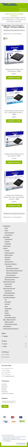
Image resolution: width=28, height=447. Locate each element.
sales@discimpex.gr (9, 376)
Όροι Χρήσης (4, 391)
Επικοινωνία (4, 386)
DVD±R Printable (8, 308)
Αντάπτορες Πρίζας (9, 261)
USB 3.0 (6, 230)
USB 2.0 (6, 228)
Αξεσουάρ (5, 248)
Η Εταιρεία (3, 384)
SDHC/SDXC (7, 241)
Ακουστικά (7, 250)
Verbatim (5, 336)
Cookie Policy (7, 440)
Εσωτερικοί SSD (8, 290)
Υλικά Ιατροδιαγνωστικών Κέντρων (10, 328)
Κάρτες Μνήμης (6, 237)
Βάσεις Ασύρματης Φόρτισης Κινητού (14, 270)
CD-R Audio (7, 304)
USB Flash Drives (6, 226)
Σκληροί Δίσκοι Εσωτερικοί (9, 288)
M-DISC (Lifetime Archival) (10, 317)
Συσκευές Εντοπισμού (9, 253)
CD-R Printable (8, 302)
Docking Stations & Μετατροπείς (12, 277)
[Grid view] (4, 38)
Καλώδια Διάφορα (9, 255)
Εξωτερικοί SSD (8, 286)
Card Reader (7, 259)
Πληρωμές (3, 389)
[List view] (7, 38)
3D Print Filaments (7, 326)
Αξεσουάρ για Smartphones (11, 264)
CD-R (6, 299)
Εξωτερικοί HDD (8, 284)
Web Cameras (8, 257)
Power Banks (9, 266)
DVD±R (6, 306)
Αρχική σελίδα (6, 25)
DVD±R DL (7, 313)
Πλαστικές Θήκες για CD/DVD (11, 324)
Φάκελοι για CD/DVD (9, 322)
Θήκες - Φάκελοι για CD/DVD (9, 319)
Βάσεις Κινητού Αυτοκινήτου (12, 268)
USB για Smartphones (9, 232)
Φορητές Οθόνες (7, 246)
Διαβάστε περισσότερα (14, 162)
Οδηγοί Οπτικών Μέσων (8, 295)
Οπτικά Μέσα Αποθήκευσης (9, 297)
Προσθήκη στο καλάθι (14, 77)
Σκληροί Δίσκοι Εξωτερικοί (9, 281)
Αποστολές (4, 387)
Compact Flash (8, 244)
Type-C (5, 346)
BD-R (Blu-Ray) (8, 315)
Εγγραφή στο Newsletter (7, 393)
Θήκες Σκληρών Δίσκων (10, 279)
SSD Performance (8, 235)
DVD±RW (6, 310)
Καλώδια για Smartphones (12, 273)
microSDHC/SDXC (8, 239)
